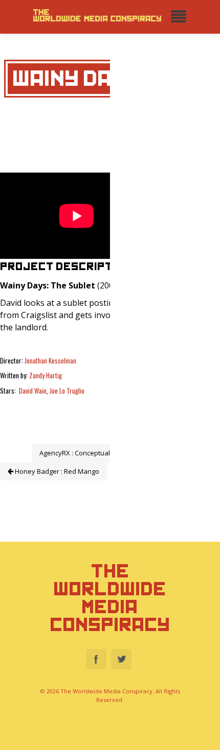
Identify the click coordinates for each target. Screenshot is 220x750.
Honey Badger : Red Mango (56, 471)
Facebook (96, 659)
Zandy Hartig (45, 375)
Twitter (121, 659)
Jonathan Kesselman (50, 360)
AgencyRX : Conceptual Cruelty (87, 452)
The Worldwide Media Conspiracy (110, 598)
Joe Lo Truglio (67, 390)
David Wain (33, 390)
